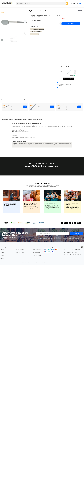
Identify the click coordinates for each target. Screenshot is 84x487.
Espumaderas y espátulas (36, 31)
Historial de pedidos (20, 250)
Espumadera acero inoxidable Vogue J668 (71, 104)
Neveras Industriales (37, 250)
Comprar (71, 23)
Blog (61, 262)
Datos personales (20, 249)
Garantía (2, 252)
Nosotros (2, 255)
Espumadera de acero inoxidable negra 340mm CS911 (16, 104)
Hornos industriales (37, 249)
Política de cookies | (38, 262)
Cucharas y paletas (34, 33)
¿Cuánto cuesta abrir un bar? (51, 203)
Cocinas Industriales (37, 255)
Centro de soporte (78, 0)
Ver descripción (35, 26)
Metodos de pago (4, 250)
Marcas (2, 258)
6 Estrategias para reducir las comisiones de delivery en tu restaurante (10, 204)
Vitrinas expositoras (36, 252)
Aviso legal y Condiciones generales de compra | (51, 262)
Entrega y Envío (4, 249)
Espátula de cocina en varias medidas (64, 84)
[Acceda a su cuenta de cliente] (71, 3)
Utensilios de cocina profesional (37, 29)
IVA (77, 3)
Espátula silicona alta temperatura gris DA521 (45, 104)
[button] (79, 6)
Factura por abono (20, 252)
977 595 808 (69, 0)
